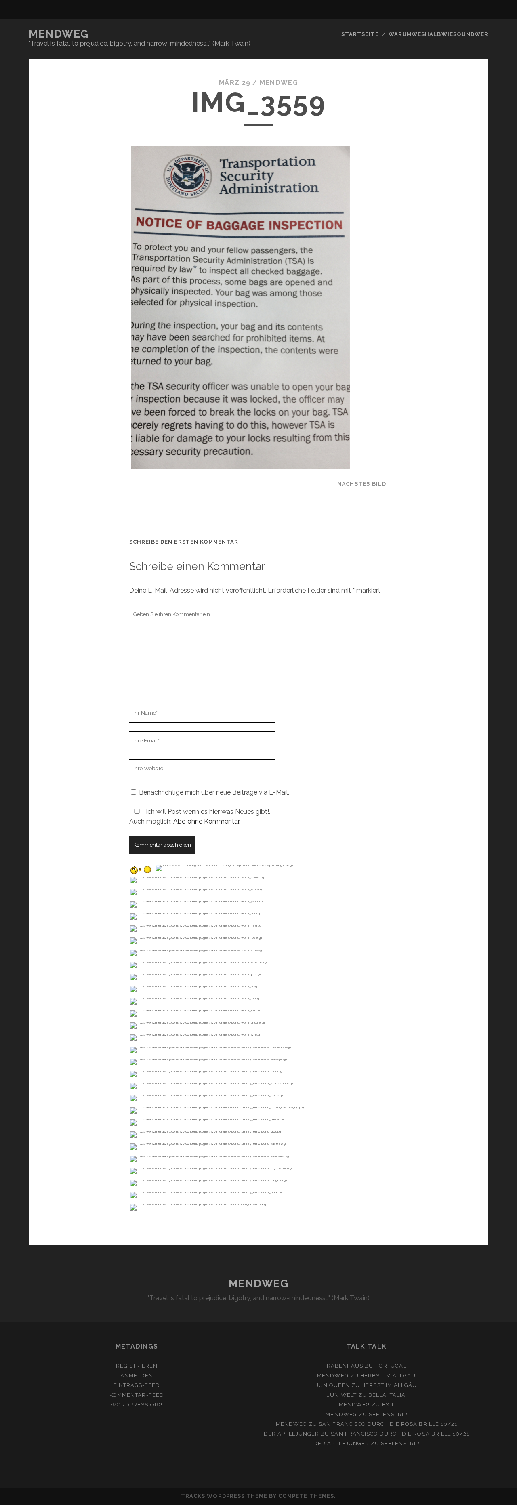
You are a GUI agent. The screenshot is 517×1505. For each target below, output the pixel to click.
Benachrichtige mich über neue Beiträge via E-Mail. (214, 792)
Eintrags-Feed (136, 1385)
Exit (388, 1405)
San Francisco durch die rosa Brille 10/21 (388, 1424)
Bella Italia (387, 1395)
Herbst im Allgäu (388, 1376)
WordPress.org (137, 1405)
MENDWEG (59, 34)
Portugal (390, 1366)
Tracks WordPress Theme (224, 1496)
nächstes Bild (361, 484)
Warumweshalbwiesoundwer (438, 34)
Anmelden (136, 1376)
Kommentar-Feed (136, 1395)
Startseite (360, 34)
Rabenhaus (345, 1366)
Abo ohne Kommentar (206, 821)
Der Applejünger (291, 1434)
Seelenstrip (388, 1414)
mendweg (279, 82)
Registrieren (137, 1366)
